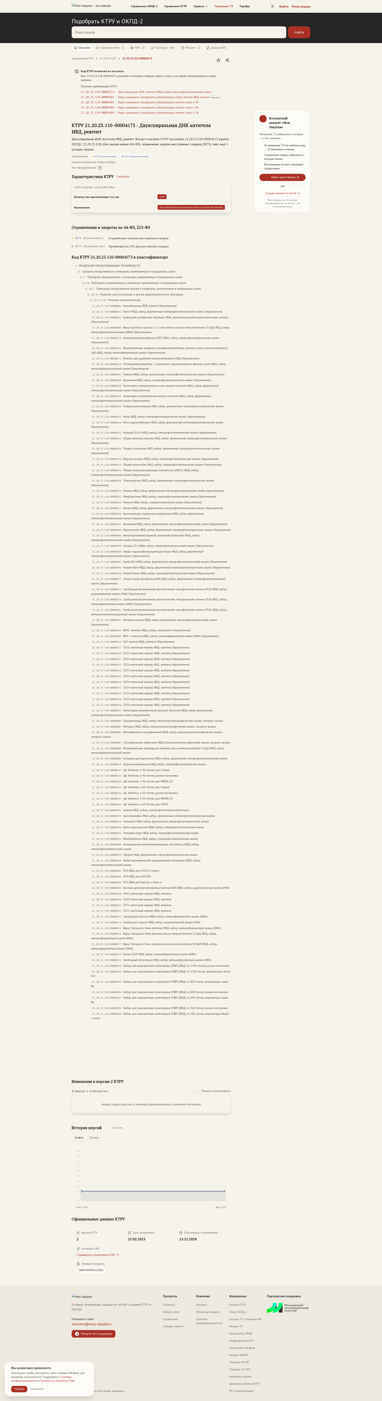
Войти (283, 6)
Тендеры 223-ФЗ (239, 1369)
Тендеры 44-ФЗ (239, 1362)
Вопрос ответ (171, 1312)
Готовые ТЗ (236, 1326)
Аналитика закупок (240, 1376)
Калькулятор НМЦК (240, 1333)
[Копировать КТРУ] (227, 129)
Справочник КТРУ (175, 6)
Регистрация (301, 6)
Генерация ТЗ (224, 6)
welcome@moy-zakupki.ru (91, 1324)
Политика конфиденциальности (209, 1321)
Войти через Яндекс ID (285, 177)
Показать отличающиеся (216, 1091)
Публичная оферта (207, 1312)
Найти (299, 32)
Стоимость (169, 1305)
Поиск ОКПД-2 (238, 1312)
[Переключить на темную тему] (272, 6)
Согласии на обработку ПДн (57, 1380)
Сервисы (198, 6)
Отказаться (36, 1389)
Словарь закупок (173, 1326)
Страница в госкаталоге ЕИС (96, 1255)
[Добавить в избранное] (218, 60)
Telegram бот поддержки (96, 1333)
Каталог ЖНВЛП (238, 1355)
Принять (19, 1389)
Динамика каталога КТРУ (244, 1383)
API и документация (241, 1391)
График (79, 1137)
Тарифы (244, 6)
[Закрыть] (304, 116)
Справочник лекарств (242, 1348)
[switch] (196, 1091)
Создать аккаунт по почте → (282, 193)
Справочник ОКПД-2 (144, 6)
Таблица (94, 1137)
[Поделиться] (227, 60)
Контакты (201, 1305)
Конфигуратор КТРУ (241, 1340)
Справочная (170, 1319)
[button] (147, 128)
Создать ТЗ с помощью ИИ (245, 1319)
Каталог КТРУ (237, 1305)
